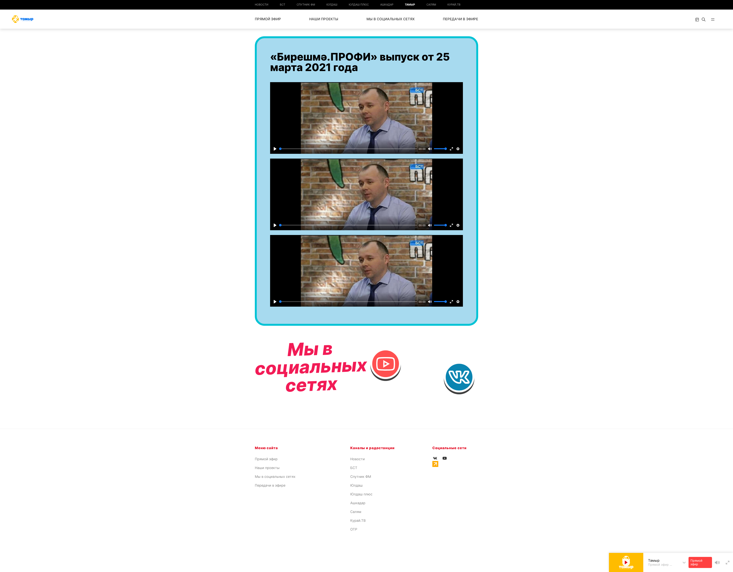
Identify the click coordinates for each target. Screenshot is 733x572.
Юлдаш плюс (359, 4)
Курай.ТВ (453, 4)
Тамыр (410, 4)
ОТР (353, 529)
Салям (431, 4)
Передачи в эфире (460, 19)
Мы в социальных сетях (390, 19)
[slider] (348, 149)
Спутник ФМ (306, 4)
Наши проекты (323, 19)
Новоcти (261, 4)
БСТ (282, 4)
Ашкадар (386, 4)
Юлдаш (331, 4)
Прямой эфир (268, 19)
